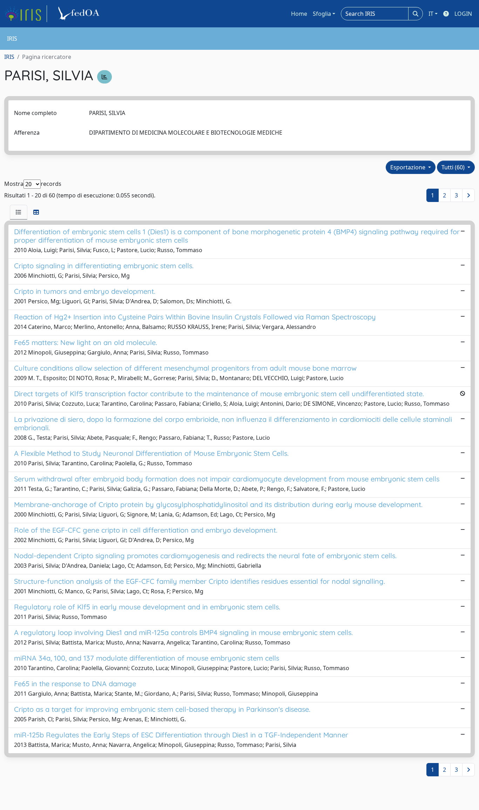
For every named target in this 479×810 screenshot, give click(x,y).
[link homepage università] (80, 13)
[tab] (18, 212)
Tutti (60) (453, 167)
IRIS (9, 57)
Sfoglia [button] (322, 14)
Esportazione (408, 167)
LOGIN (463, 14)
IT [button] (431, 14)
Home (299, 14)
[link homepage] (25, 13)
